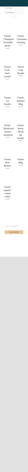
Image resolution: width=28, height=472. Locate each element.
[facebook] (10, 251)
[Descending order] (22, 8)
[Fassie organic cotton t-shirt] (7, 174)
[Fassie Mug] (21, 147)
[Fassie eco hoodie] (7, 85)
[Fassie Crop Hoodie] (21, 54)
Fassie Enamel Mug (20, 100)
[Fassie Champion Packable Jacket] (7, 23)
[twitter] (12, 251)
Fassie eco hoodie (7, 100)
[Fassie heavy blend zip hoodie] (21, 113)
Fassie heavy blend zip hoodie (20, 131)
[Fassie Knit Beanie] (7, 147)
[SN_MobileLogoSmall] (11, 2)
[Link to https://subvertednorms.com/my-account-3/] (20, 3)
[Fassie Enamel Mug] (21, 85)
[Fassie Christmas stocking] (21, 23)
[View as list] (15, 16)
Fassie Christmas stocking (22, 39)
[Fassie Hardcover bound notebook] (7, 113)
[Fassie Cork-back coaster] (7, 54)
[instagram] (15, 251)
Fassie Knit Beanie (7, 162)
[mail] (17, 251)
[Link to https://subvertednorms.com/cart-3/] (23, 3)
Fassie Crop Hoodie (20, 70)
